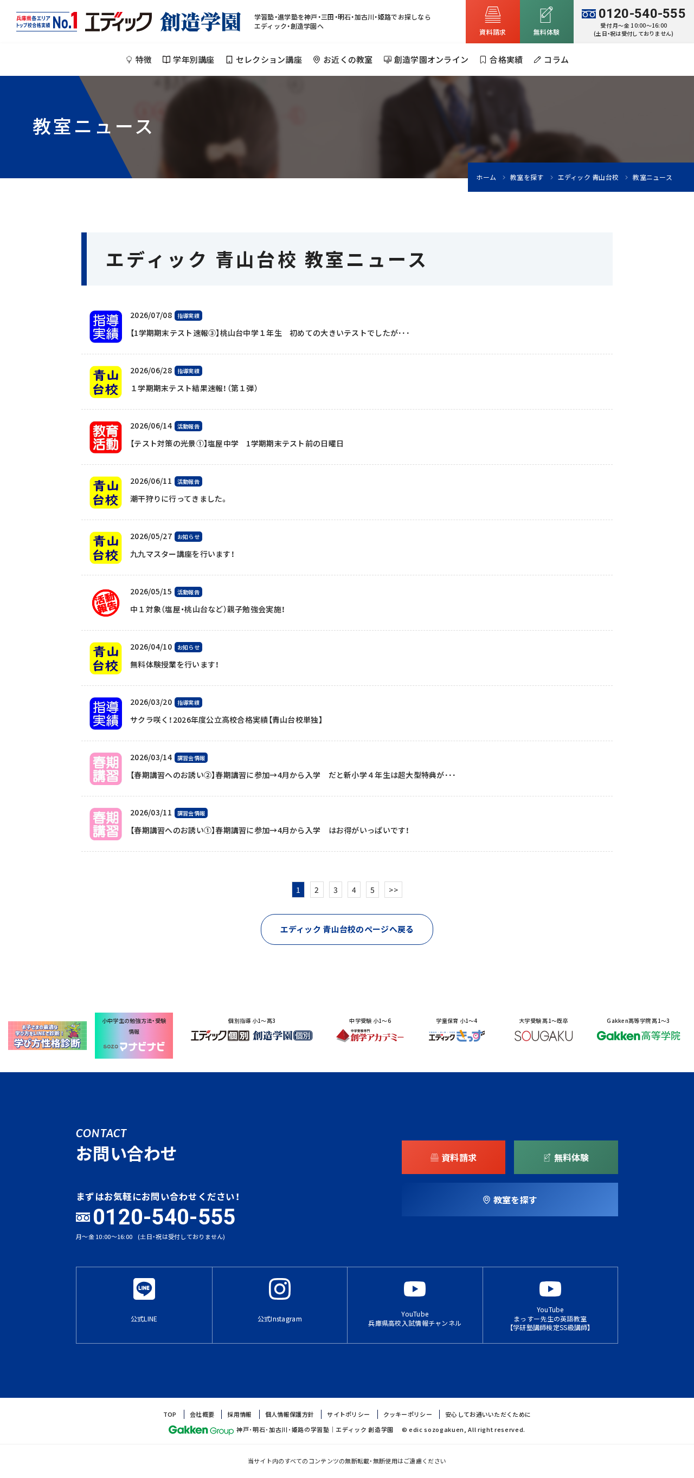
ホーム (486, 177)
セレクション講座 (269, 60)
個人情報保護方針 (289, 1414)
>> (393, 889)
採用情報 (239, 1414)
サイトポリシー (348, 1414)
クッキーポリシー (407, 1414)
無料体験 (547, 32)
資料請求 (492, 32)
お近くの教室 (348, 60)
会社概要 (202, 1414)
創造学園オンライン (431, 60)
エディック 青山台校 (588, 177)
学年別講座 (193, 60)
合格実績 (506, 60)
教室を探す (526, 177)
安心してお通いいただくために (488, 1414)
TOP (170, 1414)
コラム (556, 60)
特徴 (144, 60)
